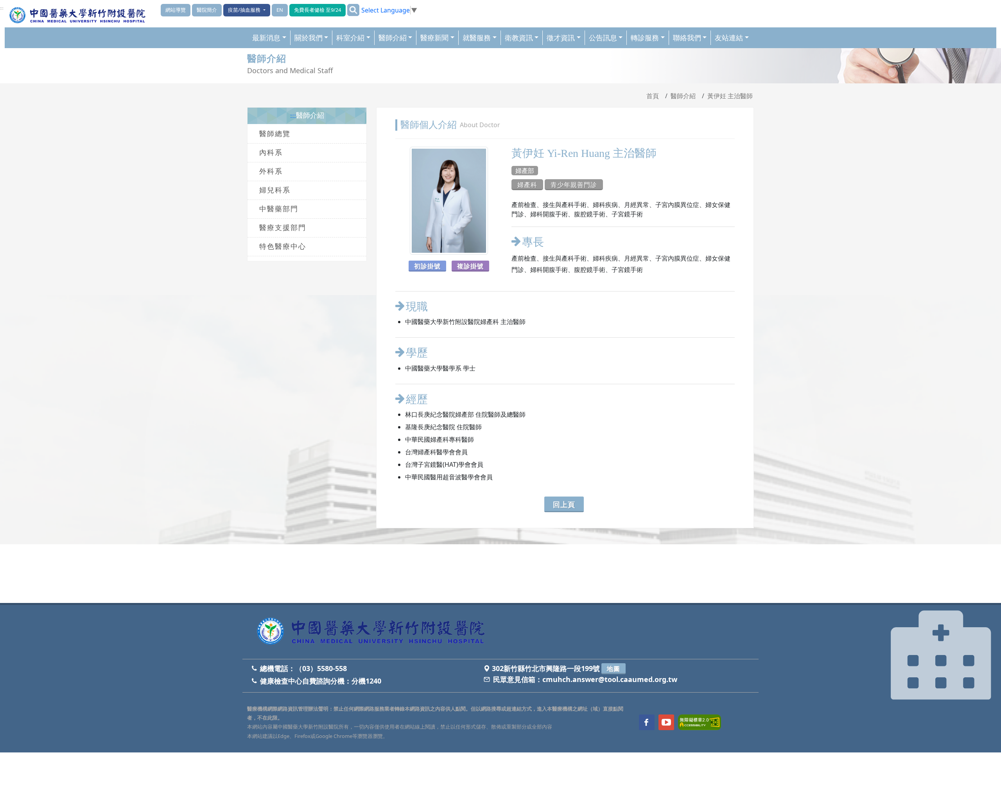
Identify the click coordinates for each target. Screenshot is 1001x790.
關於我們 (308, 37)
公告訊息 (603, 37)
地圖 (613, 668)
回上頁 (564, 504)
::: (2, 8)
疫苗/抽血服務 (245, 9)
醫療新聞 (434, 37)
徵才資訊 (561, 37)
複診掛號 (470, 266)
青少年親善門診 (574, 184)
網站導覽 (175, 9)
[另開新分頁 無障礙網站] (699, 721)
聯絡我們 (687, 37)
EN (279, 9)
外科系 (271, 171)
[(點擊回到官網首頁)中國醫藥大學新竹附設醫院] (373, 632)
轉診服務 (645, 37)
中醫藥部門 (278, 209)
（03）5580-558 (321, 668)
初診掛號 (427, 266)
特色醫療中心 (282, 246)
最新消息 (266, 37)
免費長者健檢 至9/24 (317, 9)
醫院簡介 (207, 9)
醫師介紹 (393, 37)
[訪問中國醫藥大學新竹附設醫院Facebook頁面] (647, 722)
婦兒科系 (275, 190)
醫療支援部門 (282, 228)
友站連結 (729, 37)
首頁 (652, 96)
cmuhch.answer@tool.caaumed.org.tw (609, 679)
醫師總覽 (275, 134)
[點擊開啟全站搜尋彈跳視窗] (353, 10)
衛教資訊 (519, 37)
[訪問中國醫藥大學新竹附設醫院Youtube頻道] (666, 722)
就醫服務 (477, 37)
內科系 (271, 153)
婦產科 (527, 184)
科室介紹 (350, 37)
